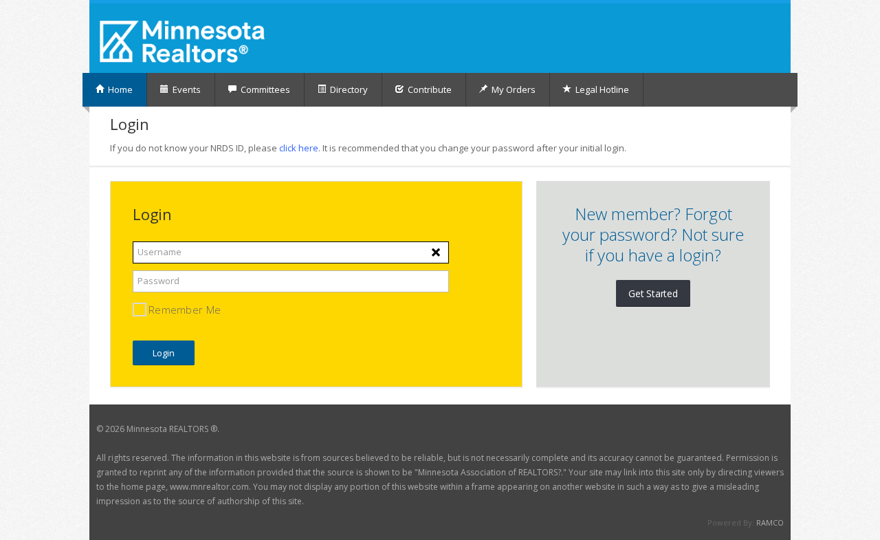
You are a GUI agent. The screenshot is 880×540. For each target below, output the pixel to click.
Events (185, 89)
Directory (348, 89)
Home (119, 89)
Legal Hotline (601, 89)
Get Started (653, 293)
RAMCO (770, 522)
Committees (264, 89)
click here (298, 148)
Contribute (429, 89)
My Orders (513, 89)
